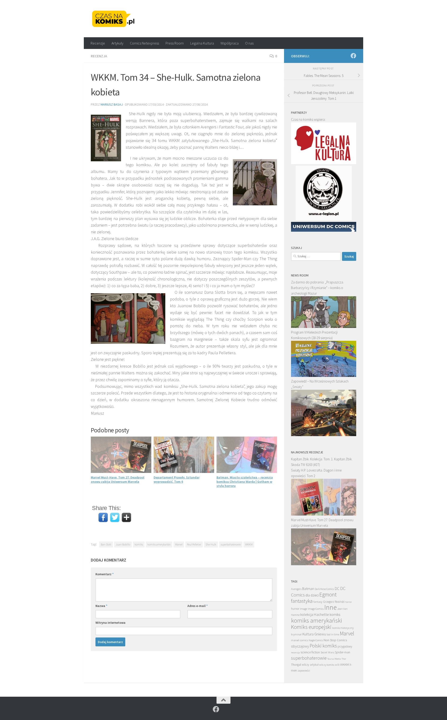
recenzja (295, 652)
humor (295, 609)
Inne (330, 607)
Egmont (328, 594)
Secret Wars (327, 652)
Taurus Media (334, 658)
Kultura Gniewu (314, 634)
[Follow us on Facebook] (353, 56)
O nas (249, 43)
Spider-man (342, 652)
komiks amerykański (159, 544)
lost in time (333, 634)
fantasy (317, 601)
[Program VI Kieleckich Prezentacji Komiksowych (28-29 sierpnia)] (323, 375)
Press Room (175, 43)
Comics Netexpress (144, 43)
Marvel (179, 544)
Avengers (296, 589)
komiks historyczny (343, 628)
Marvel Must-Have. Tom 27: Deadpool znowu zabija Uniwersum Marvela (117, 479)
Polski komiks (323, 646)
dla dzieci (312, 595)
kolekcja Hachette (314, 614)
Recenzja (99, 56)
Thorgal (296, 664)
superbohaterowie (231, 544)
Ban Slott (106, 544)
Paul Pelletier (194, 544)
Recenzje (98, 43)
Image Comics (316, 608)
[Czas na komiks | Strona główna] (113, 18)
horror (348, 601)
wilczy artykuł (310, 665)
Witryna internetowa (110, 622)
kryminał (296, 634)
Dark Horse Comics (324, 589)
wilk (337, 664)
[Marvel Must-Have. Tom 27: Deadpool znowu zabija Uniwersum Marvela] (323, 564)
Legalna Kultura (202, 43)
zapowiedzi (304, 670)
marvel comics (299, 640)
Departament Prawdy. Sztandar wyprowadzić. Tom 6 (177, 479)
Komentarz (104, 574)
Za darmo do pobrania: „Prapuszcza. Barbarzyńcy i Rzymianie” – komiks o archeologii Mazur (317, 288)
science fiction (310, 652)
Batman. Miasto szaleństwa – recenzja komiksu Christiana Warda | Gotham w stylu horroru (245, 481)
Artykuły (117, 43)
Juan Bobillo (123, 544)
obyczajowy (300, 646)
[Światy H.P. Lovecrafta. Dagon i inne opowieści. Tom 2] (323, 514)
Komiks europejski (311, 626)
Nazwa (101, 606)
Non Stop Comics (335, 640)
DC (337, 588)
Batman (308, 588)
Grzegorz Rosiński (334, 602)
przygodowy (345, 646)
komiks (139, 544)
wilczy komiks (326, 664)
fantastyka (302, 600)
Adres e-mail (197, 606)
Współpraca (229, 43)
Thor (344, 658)
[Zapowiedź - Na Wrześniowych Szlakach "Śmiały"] (323, 435)
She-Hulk (211, 544)
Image (303, 608)
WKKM (249, 544)
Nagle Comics (316, 640)
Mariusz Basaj (112, 104)
